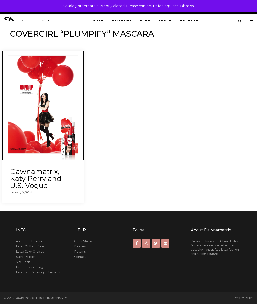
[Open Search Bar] (240, 21)
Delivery (80, 246)
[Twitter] (156, 243)
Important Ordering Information (38, 272)
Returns (80, 251)
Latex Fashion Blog (29, 267)
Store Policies (25, 257)
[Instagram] (146, 243)
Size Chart (23, 262)
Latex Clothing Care (30, 246)
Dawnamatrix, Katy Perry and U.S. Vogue (36, 178)
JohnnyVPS (59, 298)
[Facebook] (137, 243)
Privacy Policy (243, 298)
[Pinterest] (165, 243)
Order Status (83, 241)
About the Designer (30, 241)
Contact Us (82, 257)
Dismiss (187, 6)
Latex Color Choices (30, 251)
